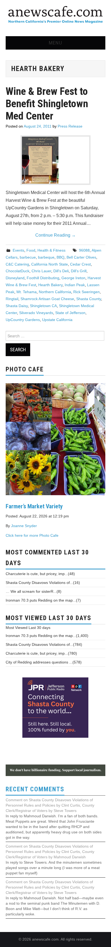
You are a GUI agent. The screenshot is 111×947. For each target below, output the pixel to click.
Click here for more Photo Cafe (32, 535)
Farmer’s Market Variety (34, 506)
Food (30, 250)
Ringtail (12, 299)
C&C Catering (17, 264)
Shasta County (88, 299)
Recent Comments (35, 789)
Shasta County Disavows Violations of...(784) (44, 644)
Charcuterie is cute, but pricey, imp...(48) (40, 574)
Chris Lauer (41, 271)
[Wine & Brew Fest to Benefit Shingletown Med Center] (55, 160)
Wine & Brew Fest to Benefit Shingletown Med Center (47, 103)
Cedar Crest (80, 264)
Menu (55, 43)
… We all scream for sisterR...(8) (33, 591)
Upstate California (57, 320)
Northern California (55, 292)
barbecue (28, 257)
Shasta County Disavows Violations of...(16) (43, 582)
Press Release (70, 126)
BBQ (60, 257)
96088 (84, 250)
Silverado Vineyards (36, 313)
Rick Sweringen (86, 292)
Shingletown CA (43, 306)
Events (18, 250)
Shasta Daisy (17, 306)
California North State (49, 264)
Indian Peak (75, 285)
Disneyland (15, 278)
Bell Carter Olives (81, 257)
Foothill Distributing (43, 278)
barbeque (46, 257)
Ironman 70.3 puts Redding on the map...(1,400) (47, 635)
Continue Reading (55, 235)
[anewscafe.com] (55, 15)
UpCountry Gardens (23, 320)
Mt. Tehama (26, 292)
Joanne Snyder (24, 526)
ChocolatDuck (17, 271)
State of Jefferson (70, 313)
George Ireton (73, 278)
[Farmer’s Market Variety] (56, 438)
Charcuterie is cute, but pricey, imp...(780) (41, 653)
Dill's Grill (78, 271)
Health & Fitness (51, 250)
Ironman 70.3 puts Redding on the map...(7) (43, 600)
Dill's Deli (61, 271)
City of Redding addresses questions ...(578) (44, 662)
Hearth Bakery (50, 285)
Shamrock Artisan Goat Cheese (47, 299)
